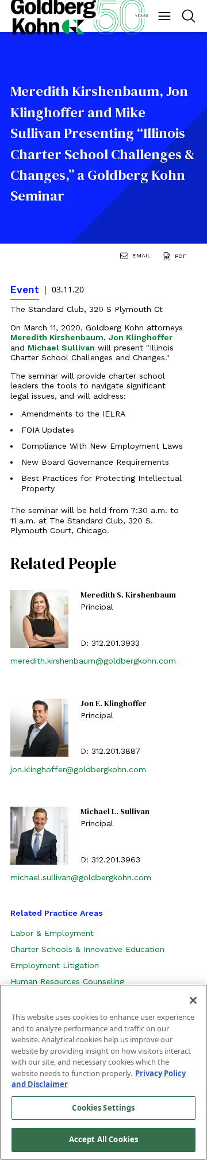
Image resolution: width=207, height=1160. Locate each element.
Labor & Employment (52, 933)
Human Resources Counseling (67, 981)
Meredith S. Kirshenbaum (128, 595)
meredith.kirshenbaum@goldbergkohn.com (93, 660)
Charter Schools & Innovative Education (87, 949)
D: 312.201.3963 (110, 859)
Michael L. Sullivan (115, 812)
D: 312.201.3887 (110, 751)
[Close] (193, 1000)
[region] (103, 1072)
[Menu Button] (164, 16)
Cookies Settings (103, 1108)
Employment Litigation (54, 965)
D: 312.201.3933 (110, 643)
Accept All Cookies (103, 1139)
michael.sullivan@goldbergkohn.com (80, 877)
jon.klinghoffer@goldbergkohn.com (78, 769)
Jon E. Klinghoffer (113, 704)
